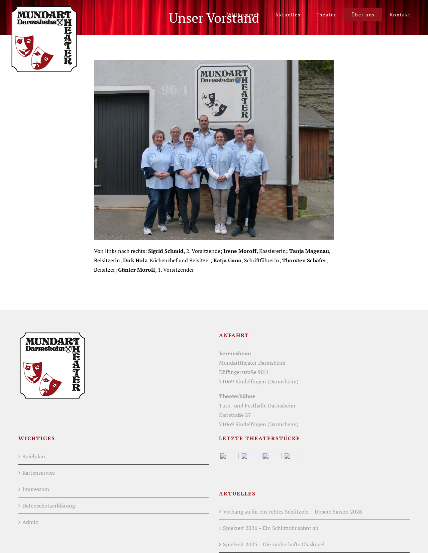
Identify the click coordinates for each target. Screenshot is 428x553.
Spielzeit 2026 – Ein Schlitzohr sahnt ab (270, 528)
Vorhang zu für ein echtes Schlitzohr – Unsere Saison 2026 (292, 511)
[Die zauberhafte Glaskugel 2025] (250, 462)
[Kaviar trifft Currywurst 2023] (293, 462)
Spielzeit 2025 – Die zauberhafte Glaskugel (274, 544)
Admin (30, 522)
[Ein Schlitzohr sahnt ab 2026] (229, 462)
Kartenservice (38, 472)
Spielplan (33, 456)
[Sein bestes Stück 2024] (272, 462)
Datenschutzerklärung (48, 505)
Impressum (35, 489)
